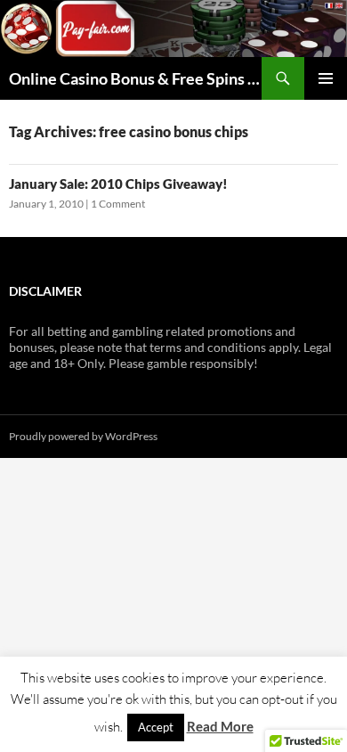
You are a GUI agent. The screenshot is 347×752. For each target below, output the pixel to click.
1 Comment (118, 203)
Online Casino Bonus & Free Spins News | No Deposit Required (135, 78)
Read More (220, 726)
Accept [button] (156, 727)
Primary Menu (325, 78)
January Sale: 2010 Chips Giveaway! (118, 184)
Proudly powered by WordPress (83, 436)
